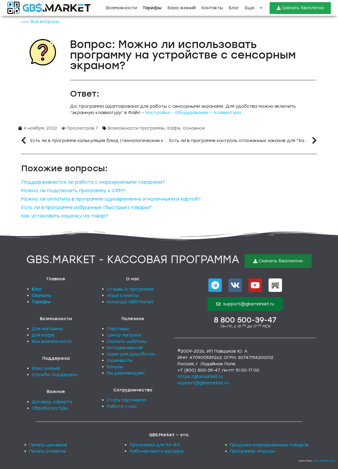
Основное (194, 128)
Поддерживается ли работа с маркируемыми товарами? (93, 182)
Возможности (121, 7)
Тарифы (41, 301)
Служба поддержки (55, 374)
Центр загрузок (124, 335)
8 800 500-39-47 (245, 319)
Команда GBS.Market (130, 301)
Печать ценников (48, 444)
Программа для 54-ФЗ (154, 444)
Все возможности (52, 341)
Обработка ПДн (50, 408)
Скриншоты (120, 360)
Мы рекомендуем (125, 373)
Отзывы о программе (130, 289)
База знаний (181, 7)
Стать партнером (126, 399)
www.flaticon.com (324, 460)
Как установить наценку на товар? (64, 216)
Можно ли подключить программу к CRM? (73, 190)
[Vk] (235, 285)
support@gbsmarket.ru (202, 382)
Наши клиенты (123, 295)
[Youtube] (255, 285)
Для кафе (43, 335)
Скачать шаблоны (127, 341)
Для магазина (47, 328)
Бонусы (115, 366)
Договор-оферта (52, 401)
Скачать (41, 295)
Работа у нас (122, 406)
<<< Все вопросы (40, 21)
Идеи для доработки (131, 354)
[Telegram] (215, 285)
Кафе (173, 128)
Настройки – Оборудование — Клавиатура (193, 112)
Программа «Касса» (252, 451)
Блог (234, 7)
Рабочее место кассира (156, 451)
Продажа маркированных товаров (269, 444)
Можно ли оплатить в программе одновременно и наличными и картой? (111, 199)
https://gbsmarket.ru (200, 376)
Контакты (212, 7)
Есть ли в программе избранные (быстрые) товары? (86, 207)
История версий (125, 347)
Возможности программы (136, 128)
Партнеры (118, 328)
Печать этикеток (47, 451)
